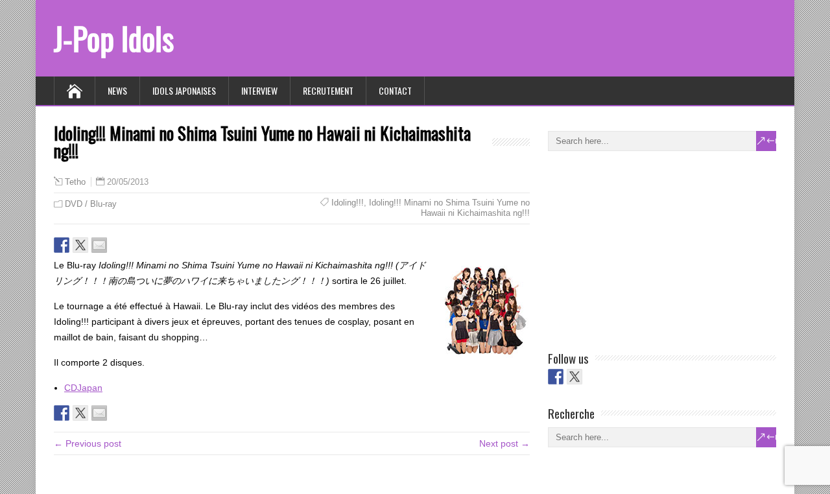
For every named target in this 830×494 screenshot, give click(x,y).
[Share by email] (99, 245)
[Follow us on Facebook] (555, 376)
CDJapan (83, 387)
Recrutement (328, 90)
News (117, 90)
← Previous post (87, 443)
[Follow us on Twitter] (574, 376)
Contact (395, 90)
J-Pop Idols (114, 38)
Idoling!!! (347, 202)
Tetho (75, 182)
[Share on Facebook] (61, 245)
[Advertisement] (645, 248)
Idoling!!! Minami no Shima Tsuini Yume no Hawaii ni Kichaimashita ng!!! (449, 208)
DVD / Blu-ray (91, 204)
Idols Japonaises (184, 90)
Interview (259, 90)
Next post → (504, 443)
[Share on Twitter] (80, 245)
